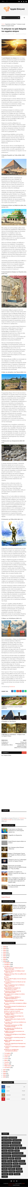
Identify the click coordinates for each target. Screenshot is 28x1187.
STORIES (5, 1176)
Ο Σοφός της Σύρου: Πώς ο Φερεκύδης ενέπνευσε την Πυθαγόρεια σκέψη (19, 915)
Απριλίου (6, 1062)
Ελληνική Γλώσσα (6, 1155)
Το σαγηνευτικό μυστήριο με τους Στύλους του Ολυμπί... (15, 1035)
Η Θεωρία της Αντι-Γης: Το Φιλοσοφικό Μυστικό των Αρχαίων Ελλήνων (17, 860)
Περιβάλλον (11, 1168)
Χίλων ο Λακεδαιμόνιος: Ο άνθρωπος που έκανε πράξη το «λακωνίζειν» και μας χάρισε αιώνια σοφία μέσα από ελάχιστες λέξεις (17, 880)
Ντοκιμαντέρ (16, 1166)
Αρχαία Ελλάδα (12, 1137)
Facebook (22, 818)
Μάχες (15, 1161)
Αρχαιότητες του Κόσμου (10, 24)
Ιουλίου (6, 1056)
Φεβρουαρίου (8, 1065)
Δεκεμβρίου (7, 962)
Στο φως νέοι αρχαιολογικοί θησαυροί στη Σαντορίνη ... (15, 1044)
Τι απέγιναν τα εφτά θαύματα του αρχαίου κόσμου (14, 1047)
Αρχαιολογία (5, 1145)
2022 (4, 954)
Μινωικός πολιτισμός (7, 1163)
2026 (4, 946)
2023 (4, 952)
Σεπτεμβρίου (7, 1053)
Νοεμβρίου (7, 964)
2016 (4, 1071)
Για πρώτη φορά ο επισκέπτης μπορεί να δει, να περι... (14, 1038)
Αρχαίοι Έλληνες (17, 1140)
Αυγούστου (7, 1055)
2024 (4, 950)
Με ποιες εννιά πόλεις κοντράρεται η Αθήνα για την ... (15, 1004)
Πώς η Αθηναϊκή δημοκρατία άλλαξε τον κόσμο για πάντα (16, 886)
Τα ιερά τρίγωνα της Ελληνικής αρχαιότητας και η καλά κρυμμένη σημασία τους (16, 830)
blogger (24, 752)
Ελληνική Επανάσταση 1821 (19, 1155)
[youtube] (23, 1)
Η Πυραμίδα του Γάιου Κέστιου (8, 721)
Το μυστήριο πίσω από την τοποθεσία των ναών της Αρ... (15, 1022)
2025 (4, 948)
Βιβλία (17, 1148)
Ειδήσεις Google (8, 819)
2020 (4, 957)
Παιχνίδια (5, 1168)
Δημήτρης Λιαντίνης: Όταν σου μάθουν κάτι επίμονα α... (15, 974)
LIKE (24, 1086)
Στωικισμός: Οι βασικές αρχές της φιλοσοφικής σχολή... (12, 991)
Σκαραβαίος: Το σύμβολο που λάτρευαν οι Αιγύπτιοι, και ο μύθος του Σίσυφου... (17, 873)
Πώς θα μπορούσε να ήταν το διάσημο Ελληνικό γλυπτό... (14, 1000)
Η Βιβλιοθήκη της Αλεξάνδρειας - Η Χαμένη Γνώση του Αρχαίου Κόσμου (13, 735)
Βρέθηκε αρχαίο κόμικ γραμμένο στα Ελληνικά (13, 1041)
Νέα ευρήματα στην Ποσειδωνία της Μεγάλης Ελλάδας (13, 1029)
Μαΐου (6, 1060)
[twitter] (21, 1)
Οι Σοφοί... (6, 977)
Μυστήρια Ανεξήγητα (7, 1166)
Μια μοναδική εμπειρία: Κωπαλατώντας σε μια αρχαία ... (15, 1007)
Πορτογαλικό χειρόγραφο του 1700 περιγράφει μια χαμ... (13, 1025)
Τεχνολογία (5, 1174)
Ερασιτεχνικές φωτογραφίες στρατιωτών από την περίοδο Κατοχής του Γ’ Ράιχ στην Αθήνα (17, 867)
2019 (4, 959)
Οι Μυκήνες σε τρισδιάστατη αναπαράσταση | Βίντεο (11, 1050)
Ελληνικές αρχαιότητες (17, 1153)
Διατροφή (5, 1150)
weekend (12, 686)
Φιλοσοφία (17, 1174)
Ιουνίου (6, 1058)
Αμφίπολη (5, 1137)
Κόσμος (9, 1161)
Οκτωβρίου (7, 966)
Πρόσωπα (5, 1171)
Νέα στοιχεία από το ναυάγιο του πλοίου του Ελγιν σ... (14, 994)
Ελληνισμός (5, 1158)
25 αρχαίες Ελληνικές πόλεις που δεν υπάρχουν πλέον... (13, 1013)
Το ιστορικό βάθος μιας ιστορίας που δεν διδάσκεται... (14, 1019)
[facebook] (11, 1181)
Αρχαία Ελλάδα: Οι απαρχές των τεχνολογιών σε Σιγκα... (12, 988)
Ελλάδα (17, 1150)
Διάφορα (11, 1150)
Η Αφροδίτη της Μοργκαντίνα (15, 835)
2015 (4, 1073)
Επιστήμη (18, 1158)
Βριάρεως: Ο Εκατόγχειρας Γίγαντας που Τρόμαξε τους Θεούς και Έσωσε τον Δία (17, 855)
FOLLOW (23, 1090)
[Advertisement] (14, 793)
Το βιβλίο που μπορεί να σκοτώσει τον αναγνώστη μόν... (14, 1032)
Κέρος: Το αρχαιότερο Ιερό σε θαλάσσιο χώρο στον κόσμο (14, 985)
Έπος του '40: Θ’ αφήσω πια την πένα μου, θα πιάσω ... (15, 979)
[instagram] (26, 1)
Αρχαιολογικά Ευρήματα (15, 1145)
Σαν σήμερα (11, 1171)
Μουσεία (16, 1163)
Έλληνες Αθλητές (6, 1153)
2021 (4, 955)
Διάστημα (23, 1148)
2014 (4, 1075)
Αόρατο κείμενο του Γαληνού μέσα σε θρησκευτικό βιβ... (13, 968)
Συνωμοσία (19, 1171)
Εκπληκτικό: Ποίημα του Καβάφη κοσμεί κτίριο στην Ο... (14, 971)
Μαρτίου (6, 1064)
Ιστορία (4, 1161)
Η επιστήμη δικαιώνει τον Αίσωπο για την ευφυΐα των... (14, 982)
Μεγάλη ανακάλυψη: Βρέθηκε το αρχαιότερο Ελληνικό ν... (12, 997)
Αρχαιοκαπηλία (16, 1142)
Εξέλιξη (11, 1158)
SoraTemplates (11, 1183)
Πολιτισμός (19, 1168)
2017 (4, 1070)
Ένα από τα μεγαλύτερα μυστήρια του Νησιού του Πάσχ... (14, 1016)
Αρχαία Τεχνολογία (7, 1140)
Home (3, 24)
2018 (4, 961)
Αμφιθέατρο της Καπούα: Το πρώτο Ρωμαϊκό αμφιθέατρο (11, 707)
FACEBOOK (8, 1086)
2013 (4, 1077)
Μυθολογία (22, 1163)
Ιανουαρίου (7, 1067)
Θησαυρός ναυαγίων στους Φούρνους (13, 1009)
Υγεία (11, 1174)
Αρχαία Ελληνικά (5, 897)
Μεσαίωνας (21, 1161)
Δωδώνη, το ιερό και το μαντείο (12, 1011)
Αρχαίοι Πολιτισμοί (6, 1142)
